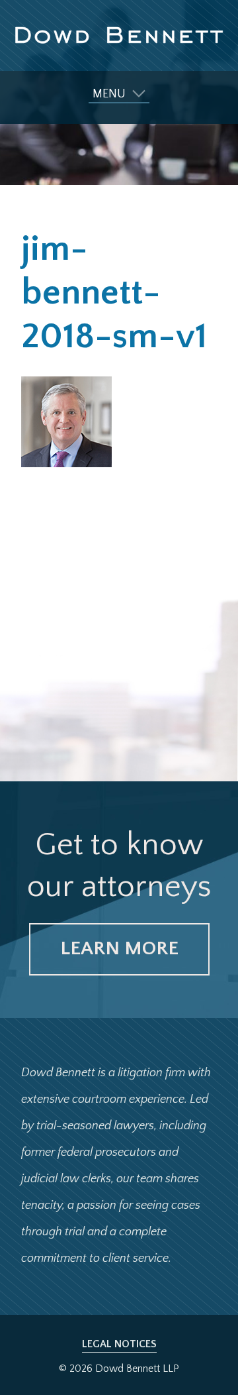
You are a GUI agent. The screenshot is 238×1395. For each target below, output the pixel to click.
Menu (109, 94)
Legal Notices (119, 1344)
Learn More (119, 949)
